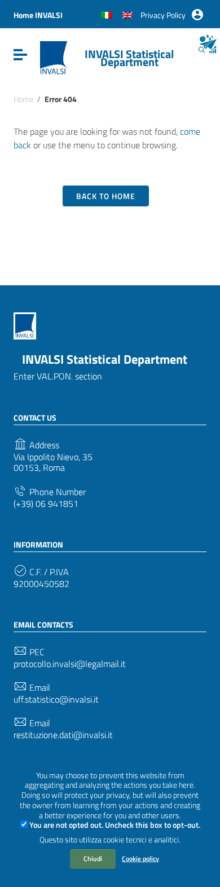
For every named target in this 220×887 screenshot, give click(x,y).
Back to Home (105, 196)
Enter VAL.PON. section (58, 376)
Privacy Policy (163, 15)
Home (23, 99)
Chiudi (92, 858)
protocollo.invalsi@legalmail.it (70, 664)
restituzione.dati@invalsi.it (63, 735)
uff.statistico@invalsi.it (56, 699)
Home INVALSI (38, 15)
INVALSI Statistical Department (129, 57)
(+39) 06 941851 (46, 503)
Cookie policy (140, 858)
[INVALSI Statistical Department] (53, 57)
